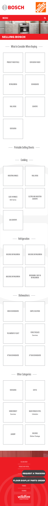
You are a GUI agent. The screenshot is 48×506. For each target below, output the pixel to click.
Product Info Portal (24, 466)
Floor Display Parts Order (29, 480)
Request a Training (34, 473)
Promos (24, 485)
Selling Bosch (24, 461)
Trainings (24, 490)
